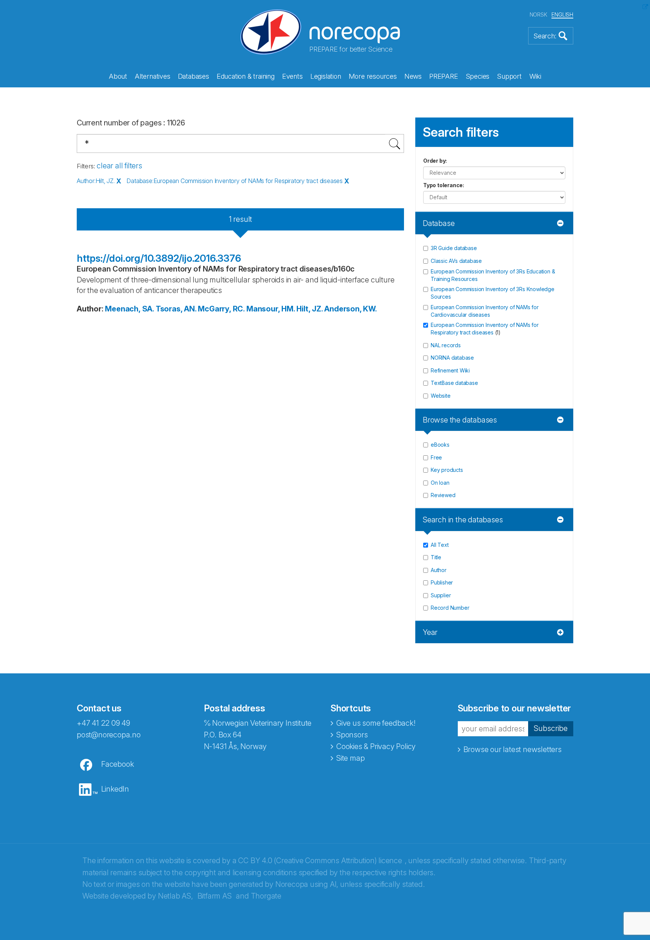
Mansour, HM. (270, 308)
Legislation (325, 76)
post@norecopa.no (109, 734)
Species (478, 76)
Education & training (246, 76)
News (413, 76)
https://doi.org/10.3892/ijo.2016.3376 (159, 258)
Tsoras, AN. (176, 308)
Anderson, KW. (350, 308)
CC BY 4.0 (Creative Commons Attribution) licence (320, 860)
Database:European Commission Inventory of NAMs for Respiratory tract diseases (234, 181)
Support (509, 76)
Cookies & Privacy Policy (376, 746)
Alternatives (152, 76)
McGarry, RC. (221, 308)
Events (292, 76)
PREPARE (443, 76)
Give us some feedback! (376, 723)
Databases (193, 76)
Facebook (117, 764)
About (118, 76)
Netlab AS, (175, 895)
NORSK (538, 14)
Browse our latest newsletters (512, 749)
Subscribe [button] (551, 728)
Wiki (535, 76)
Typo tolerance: (443, 185)
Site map (350, 758)
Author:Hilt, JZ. (96, 181)
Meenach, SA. (129, 308)
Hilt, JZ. (309, 308)
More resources (373, 76)
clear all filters (119, 165)
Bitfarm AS (214, 895)
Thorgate (266, 895)
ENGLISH (562, 14)
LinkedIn (115, 789)
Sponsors (352, 734)
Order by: (435, 160)
